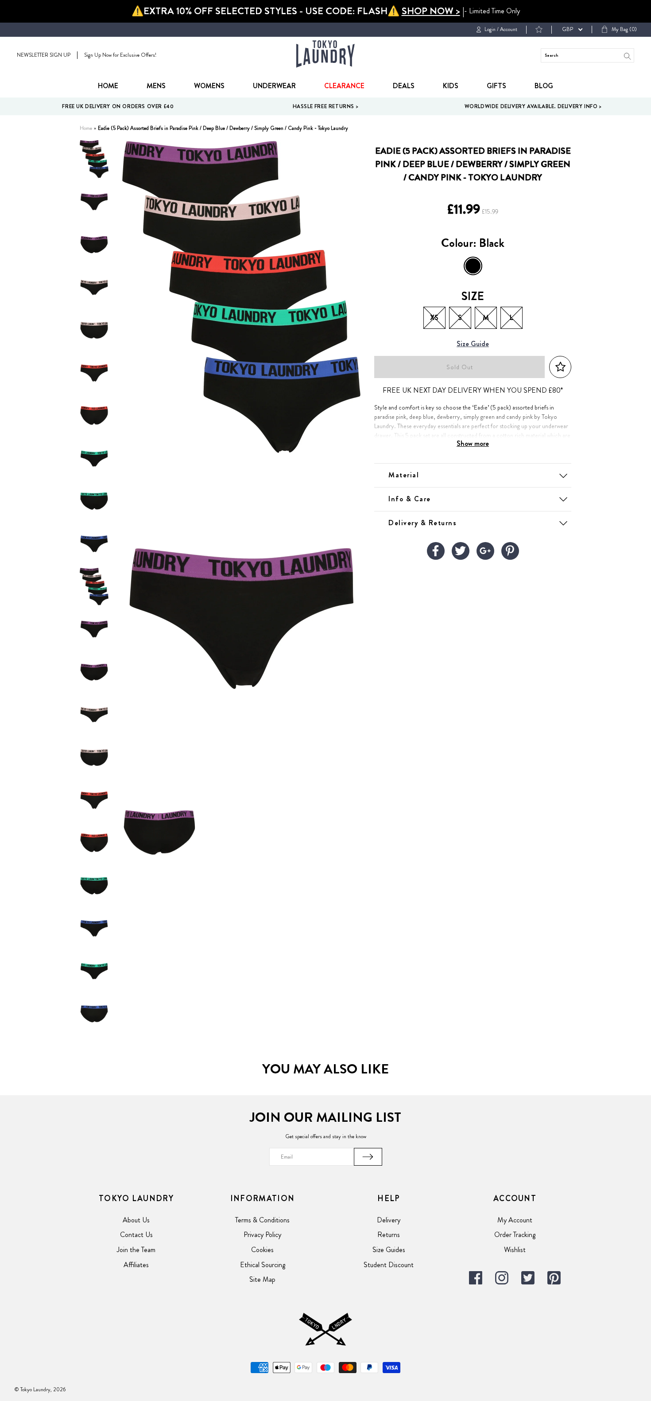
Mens (156, 86)
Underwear (274, 86)
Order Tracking (514, 1234)
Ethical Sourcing (262, 1265)
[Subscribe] (368, 1157)
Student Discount (389, 1265)
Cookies (262, 1250)
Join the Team (136, 1250)
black (473, 266)
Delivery (388, 1220)
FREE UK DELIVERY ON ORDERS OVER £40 (118, 106)
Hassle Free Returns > (326, 106)
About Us (136, 1220)
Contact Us (136, 1234)
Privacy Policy (262, 1234)
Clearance (344, 86)
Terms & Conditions (262, 1220)
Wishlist (515, 1250)
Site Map (262, 1279)
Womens (209, 86)
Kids (450, 86)
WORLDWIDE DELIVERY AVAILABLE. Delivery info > (533, 106)
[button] (560, 367)
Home (108, 86)
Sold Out (459, 367)
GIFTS (496, 86)
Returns (388, 1234)
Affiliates (136, 1265)
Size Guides (388, 1250)
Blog (544, 86)
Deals (404, 86)
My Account (514, 1220)
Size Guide (473, 344)
